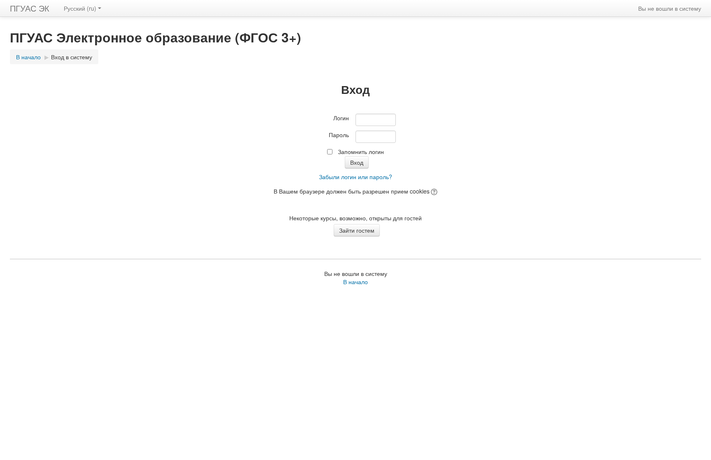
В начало (28, 57)
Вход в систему (71, 57)
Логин (341, 118)
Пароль (339, 135)
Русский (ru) (80, 8)
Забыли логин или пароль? (355, 177)
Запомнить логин (361, 151)
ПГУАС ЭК (29, 8)
